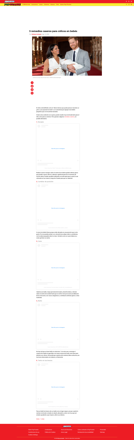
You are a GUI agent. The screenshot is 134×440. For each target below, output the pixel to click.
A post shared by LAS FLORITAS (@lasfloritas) (58, 347)
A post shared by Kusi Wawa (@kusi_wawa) (58, 227)
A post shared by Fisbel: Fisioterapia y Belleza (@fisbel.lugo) (58, 168)
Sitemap (102, 432)
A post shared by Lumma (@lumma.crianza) (58, 406)
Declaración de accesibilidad (85, 432)
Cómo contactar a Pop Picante (86, 429)
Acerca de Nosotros (66, 429)
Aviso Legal (64, 432)
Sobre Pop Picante (33, 429)
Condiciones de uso (33, 432)
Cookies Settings (33, 434)
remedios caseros (69, 116)
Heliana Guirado (36, 34)
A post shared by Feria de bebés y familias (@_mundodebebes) (58, 287)
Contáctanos (48, 429)
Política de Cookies (50, 432)
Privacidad (103, 429)
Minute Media (61, 438)
